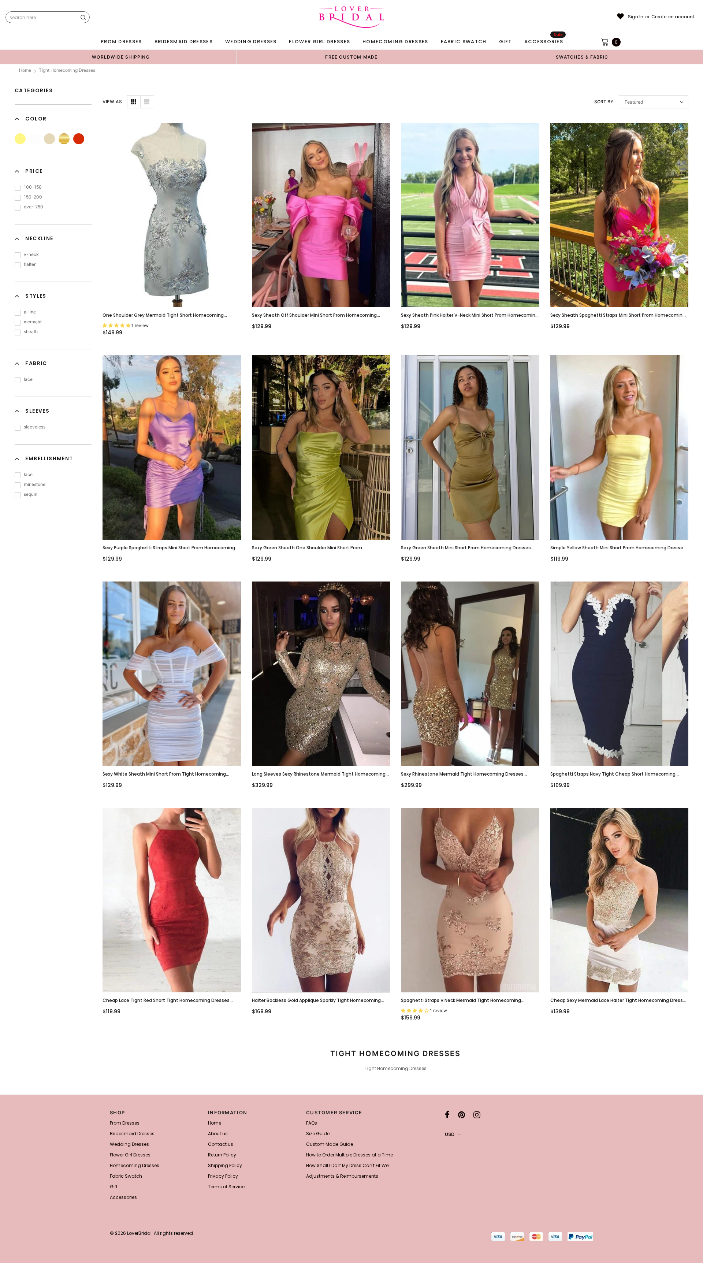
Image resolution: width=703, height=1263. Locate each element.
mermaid (32, 321)
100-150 (33, 187)
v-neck (31, 254)
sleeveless (34, 427)
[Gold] (64, 138)
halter (30, 264)
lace (28, 379)
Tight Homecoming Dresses (67, 70)
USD (449, 1134)
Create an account (672, 17)
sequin (30, 494)
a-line (30, 312)
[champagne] (49, 138)
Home (25, 70)
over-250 (33, 206)
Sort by (603, 101)
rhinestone (34, 484)
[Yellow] (20, 138)
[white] (34, 138)
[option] (120, 57)
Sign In (635, 17)
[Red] (78, 138)
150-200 (33, 197)
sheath (31, 331)
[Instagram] (476, 1115)
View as (112, 101)
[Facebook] (447, 1115)
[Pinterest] (461, 1115)
